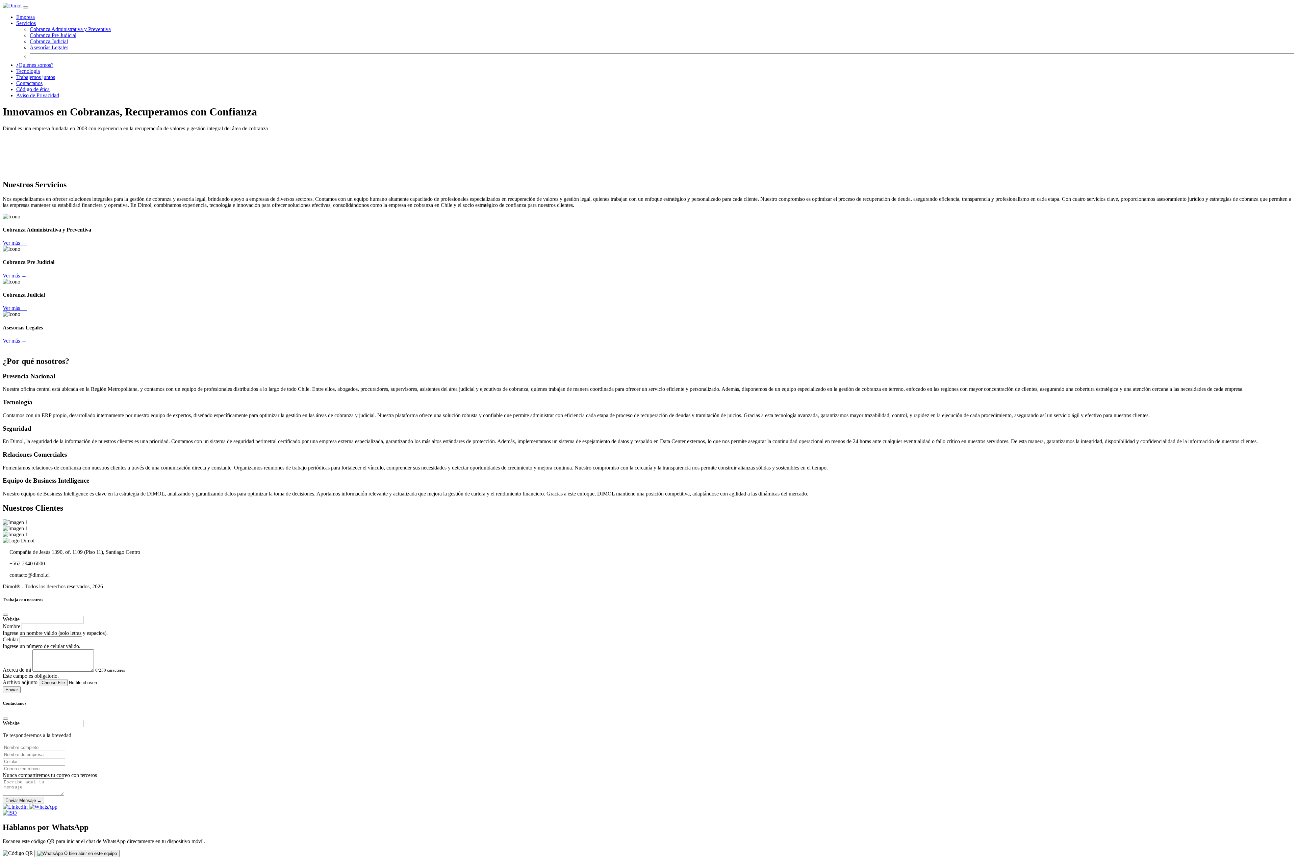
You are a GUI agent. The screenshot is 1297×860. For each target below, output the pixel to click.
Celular (10, 639)
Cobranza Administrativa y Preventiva (70, 29)
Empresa (25, 17)
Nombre (11, 626)
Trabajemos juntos (35, 77)
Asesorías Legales (49, 47)
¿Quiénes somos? (34, 65)
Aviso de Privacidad (37, 95)
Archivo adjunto (20, 682)
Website (11, 619)
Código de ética (33, 89)
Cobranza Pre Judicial (53, 35)
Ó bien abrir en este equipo (90, 853)
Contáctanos (29, 83)
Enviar (11, 689)
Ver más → (15, 243)
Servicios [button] (26, 23)
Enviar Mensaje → (23, 800)
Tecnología (28, 71)
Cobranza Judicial (49, 41)
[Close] (5, 615)
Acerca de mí (17, 670)
